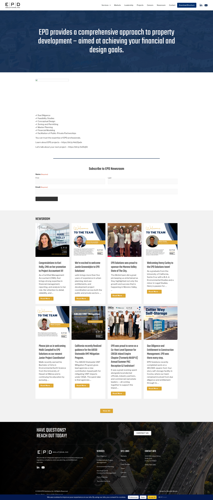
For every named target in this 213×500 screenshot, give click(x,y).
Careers (150, 5)
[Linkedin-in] (201, 5)
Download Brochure (187, 5)
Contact (172, 5)
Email (42, 187)
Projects (140, 5)
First (37, 178)
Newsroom (161, 5)
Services (105, 5)
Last (109, 178)
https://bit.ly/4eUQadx (71, 142)
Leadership (128, 5)
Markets (117, 5)
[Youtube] (206, 5)
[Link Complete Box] (52, 263)
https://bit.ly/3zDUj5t (78, 147)
